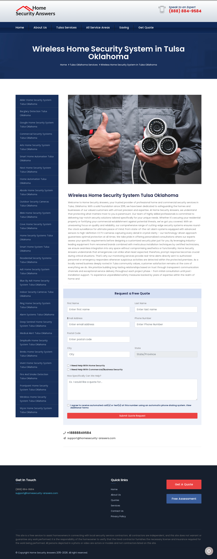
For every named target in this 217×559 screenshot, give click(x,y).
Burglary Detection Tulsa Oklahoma (33, 113)
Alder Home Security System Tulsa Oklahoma (35, 101)
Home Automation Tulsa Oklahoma (33, 180)
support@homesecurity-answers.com (91, 438)
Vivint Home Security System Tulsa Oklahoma (35, 364)
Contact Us (117, 511)
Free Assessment (184, 499)
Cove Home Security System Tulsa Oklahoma (35, 226)
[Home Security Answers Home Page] (35, 10)
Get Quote (146, 27)
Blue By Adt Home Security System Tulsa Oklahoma (34, 282)
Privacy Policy (118, 516)
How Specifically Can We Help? (84, 375)
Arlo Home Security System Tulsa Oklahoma (35, 147)
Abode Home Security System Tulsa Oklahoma (36, 192)
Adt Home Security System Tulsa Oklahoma (34, 271)
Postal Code (74, 333)
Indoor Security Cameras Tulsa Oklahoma (36, 293)
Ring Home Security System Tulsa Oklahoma (35, 305)
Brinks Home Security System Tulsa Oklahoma (36, 353)
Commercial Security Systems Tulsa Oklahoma (36, 135)
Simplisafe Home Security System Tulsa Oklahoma (34, 342)
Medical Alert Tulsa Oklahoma (36, 333)
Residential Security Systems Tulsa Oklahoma (35, 260)
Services (115, 505)
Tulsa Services (66, 27)
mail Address (74, 318)
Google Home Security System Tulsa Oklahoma (37, 124)
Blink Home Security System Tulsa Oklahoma (35, 214)
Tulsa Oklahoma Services (84, 64)
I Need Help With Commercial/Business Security (96, 369)
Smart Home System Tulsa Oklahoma (34, 248)
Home (20, 27)
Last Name (140, 303)
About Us (40, 27)
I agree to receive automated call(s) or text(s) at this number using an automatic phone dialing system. (130, 406)
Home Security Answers (43, 552)
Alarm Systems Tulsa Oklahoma (37, 314)
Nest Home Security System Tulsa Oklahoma (35, 169)
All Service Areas (98, 27)
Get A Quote (184, 484)
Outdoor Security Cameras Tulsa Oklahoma (34, 203)
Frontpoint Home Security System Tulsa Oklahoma (34, 387)
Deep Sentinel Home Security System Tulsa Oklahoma (36, 323)
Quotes (115, 500)
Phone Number (143, 318)
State (138, 348)
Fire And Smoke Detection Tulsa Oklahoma (34, 376)
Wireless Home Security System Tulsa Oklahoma (33, 398)
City (69, 348)
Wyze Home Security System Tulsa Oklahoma (36, 410)
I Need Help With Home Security (87, 365)
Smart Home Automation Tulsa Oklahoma (37, 158)
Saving (124, 27)
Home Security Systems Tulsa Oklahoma (36, 237)
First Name (73, 303)
